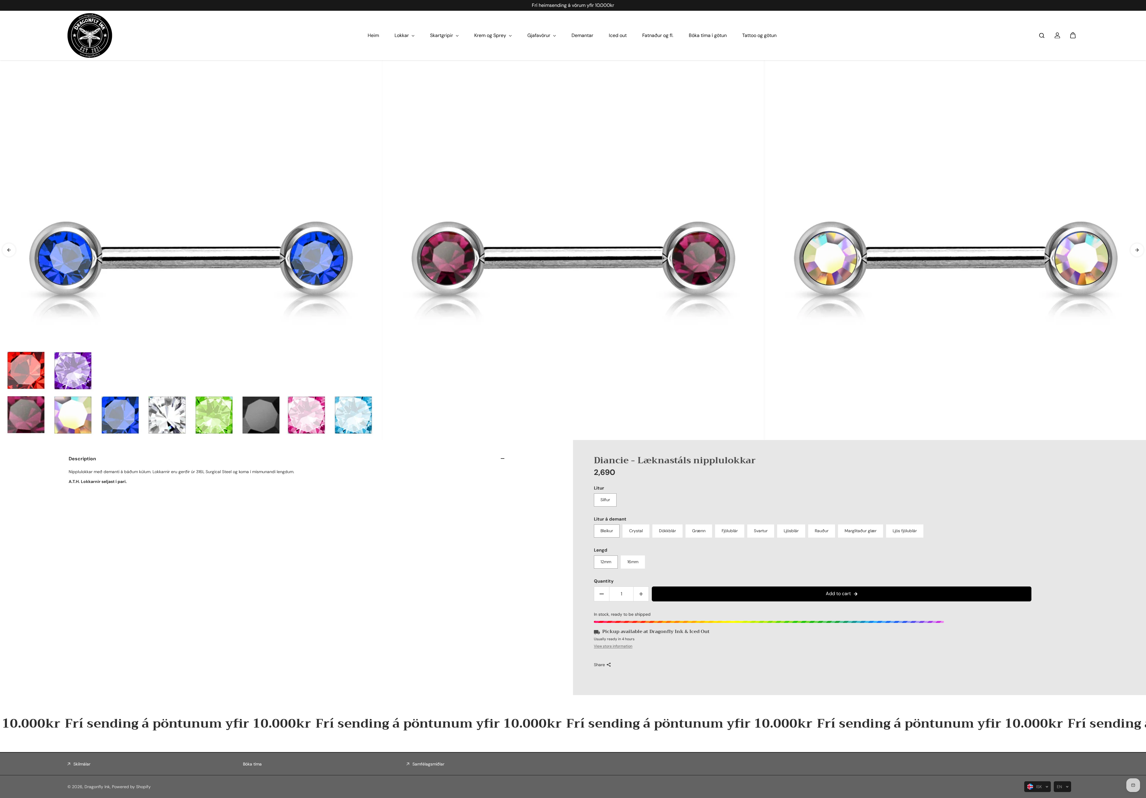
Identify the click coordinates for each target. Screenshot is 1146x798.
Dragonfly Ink (97, 786)
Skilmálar (81, 764)
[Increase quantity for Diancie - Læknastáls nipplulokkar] (641, 593)
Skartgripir (442, 35)
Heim (373, 35)
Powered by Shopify (131, 786)
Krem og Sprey (490, 35)
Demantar (582, 35)
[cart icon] (1073, 35)
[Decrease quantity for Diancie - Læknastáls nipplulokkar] (601, 593)
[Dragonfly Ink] (89, 35)
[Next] (1137, 250)
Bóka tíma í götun (708, 35)
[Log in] (1057, 35)
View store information (613, 646)
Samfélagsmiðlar (428, 764)
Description (82, 459)
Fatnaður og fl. (657, 35)
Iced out (618, 35)
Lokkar (402, 35)
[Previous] (9, 250)
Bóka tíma (252, 764)
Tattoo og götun (759, 35)
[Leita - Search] (1042, 35)
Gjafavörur (539, 35)
